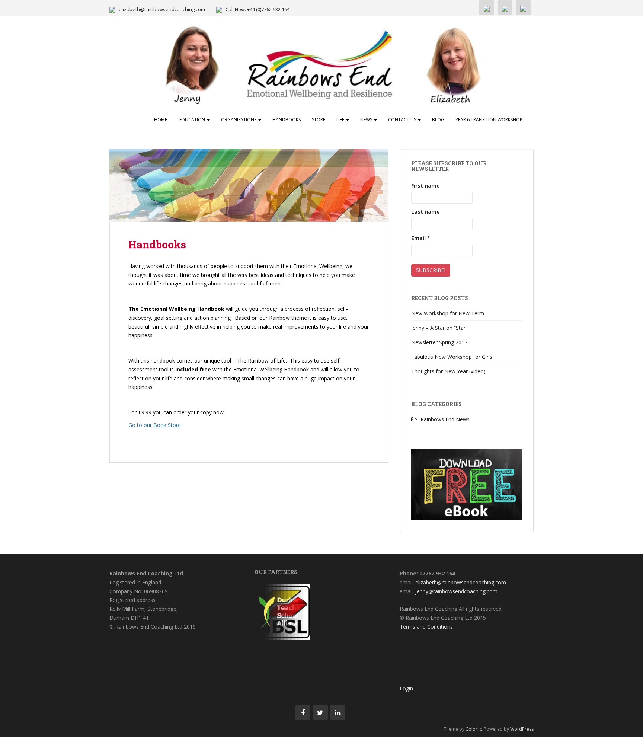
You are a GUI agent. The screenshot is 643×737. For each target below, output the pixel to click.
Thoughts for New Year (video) (448, 371)
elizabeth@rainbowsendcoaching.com (162, 9)
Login (406, 688)
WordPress (522, 729)
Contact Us (402, 120)
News (366, 120)
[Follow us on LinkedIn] (337, 712)
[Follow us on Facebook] (302, 712)
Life (340, 120)
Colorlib (474, 729)
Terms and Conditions (426, 626)
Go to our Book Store (154, 424)
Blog (438, 120)
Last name (425, 211)
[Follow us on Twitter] (320, 712)
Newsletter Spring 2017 (439, 342)
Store (318, 120)
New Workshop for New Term (447, 313)
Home (160, 120)
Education (192, 120)
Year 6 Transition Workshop (488, 120)
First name (425, 185)
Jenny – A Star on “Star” (439, 327)
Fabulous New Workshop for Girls (451, 356)
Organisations (239, 120)
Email (420, 238)
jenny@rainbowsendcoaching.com (456, 591)
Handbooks (286, 120)
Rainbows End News (445, 419)
